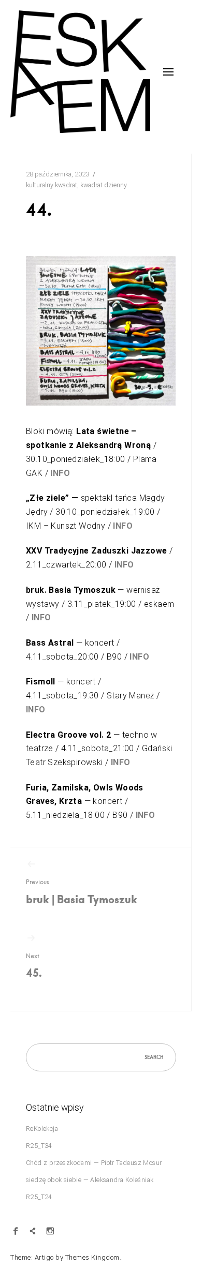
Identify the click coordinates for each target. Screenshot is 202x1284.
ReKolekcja (42, 1128)
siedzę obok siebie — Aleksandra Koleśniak (89, 1180)
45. (34, 966)
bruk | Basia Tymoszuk (81, 892)
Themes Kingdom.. (94, 1257)
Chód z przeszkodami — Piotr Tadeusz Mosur (94, 1163)
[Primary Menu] (168, 72)
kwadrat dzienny (103, 185)
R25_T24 (39, 1197)
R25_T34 (39, 1145)
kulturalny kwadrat (51, 185)
